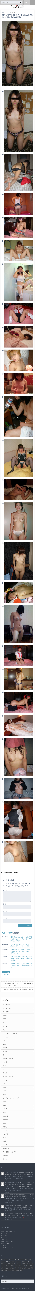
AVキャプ (6, 1148)
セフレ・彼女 (7, 933)
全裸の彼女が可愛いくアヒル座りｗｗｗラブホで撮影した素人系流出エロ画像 (21, 965)
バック (13, 1263)
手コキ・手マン (8, 1076)
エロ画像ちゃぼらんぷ (7, 1247)
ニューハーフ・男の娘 (10, 1033)
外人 (4, 1030)
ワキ (4, 1055)
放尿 (4, 1094)
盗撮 (4, 1123)
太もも (5, 1051)
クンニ (5, 1069)
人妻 (4, 1019)
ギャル (5, 1026)
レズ (4, 1091)
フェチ (5, 1145)
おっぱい (6, 1037)
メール (5, 911)
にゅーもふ (4, 1237)
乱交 (4, 1065)
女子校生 (6, 1012)
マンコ (2, 1266)
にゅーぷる (4, 1235)
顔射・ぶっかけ (8, 1058)
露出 (4, 1087)
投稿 (29, 1268)
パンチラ (6, 1109)
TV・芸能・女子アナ (9, 1152)
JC (4, 1259)
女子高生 (12, 1268)
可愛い (31, 1266)
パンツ (23, 1263)
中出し (15, 1266)
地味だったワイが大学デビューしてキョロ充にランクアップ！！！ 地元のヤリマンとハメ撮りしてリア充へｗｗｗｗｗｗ (19, 1184)
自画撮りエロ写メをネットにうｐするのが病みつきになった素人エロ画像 (18, 984)
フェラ (5, 1073)
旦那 (32, 1268)
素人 (9, 974)
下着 (4, 1105)
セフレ (29, 1261)
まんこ (5, 1044)
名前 (4, 904)
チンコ (2, 1263)
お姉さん (26, 1259)
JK (9, 1259)
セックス (24, 1261)
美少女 (5, 1015)
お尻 (4, 1040)
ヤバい (5, 1137)
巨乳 (21, 1268)
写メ (27, 1266)
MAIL (26, 2)
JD (7, 1259)
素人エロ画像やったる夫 (13, 1288)
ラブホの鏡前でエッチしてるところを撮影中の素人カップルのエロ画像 (21, 945)
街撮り (5, 1127)
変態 (2, 1268)
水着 (4, 1101)
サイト (5, 918)
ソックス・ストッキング (11, 1098)
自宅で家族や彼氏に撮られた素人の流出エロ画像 (17, 989)
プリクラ (6, 1130)
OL (12, 1259)
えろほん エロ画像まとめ (8, 1231)
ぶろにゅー (4, 1239)
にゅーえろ (4, 1233)
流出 (5, 974)
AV (2, 1259)
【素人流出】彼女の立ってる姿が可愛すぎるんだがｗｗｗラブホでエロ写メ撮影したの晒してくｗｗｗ (21, 938)
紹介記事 (6, 1155)
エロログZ (4, 1245)
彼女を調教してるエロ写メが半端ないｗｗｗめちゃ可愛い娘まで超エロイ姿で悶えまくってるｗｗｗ (21, 951)
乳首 (20, 1266)
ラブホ (7, 1266)
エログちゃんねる (6, 1243)
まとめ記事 (6, 1004)
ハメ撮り (6, 1062)
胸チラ (5, 1112)
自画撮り (6, 1119)
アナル (5, 1047)
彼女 (25, 1268)
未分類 (5, 1159)
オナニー (6, 1080)
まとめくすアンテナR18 (7, 1241)
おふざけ (6, 1134)
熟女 (4, 1022)
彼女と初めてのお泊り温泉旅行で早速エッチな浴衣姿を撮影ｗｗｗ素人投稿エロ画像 (21, 958)
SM (4, 1083)
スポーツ (6, 1141)
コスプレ (6, 1116)
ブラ (33, 1263)
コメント (6, 890)
